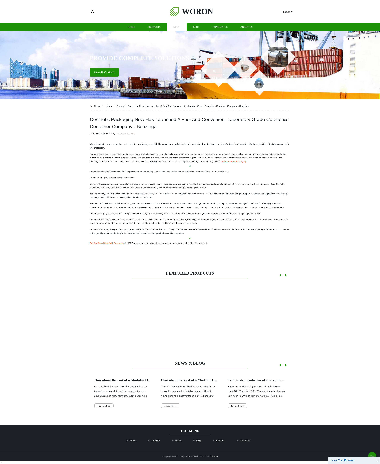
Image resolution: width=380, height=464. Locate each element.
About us (246, 27)
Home (131, 27)
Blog (196, 27)
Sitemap (214, 456)
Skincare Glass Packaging (233, 161)
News (176, 27)
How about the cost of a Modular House (124, 380)
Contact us (220, 27)
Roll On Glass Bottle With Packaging (107, 243)
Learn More (104, 405)
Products (154, 27)
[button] (92, 12)
